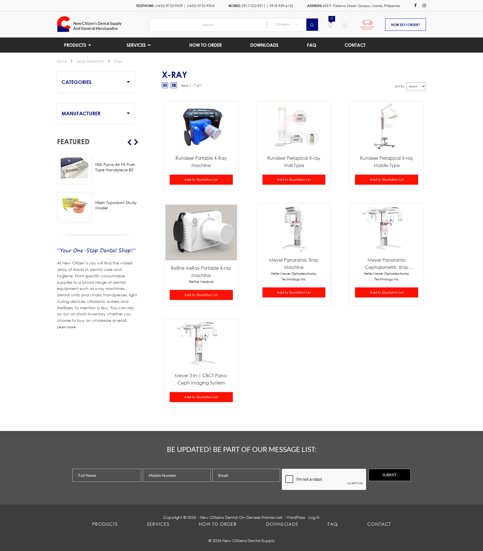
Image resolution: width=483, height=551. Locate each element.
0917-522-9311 (254, 5)
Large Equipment (90, 61)
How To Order (218, 524)
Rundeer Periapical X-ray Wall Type (293, 161)
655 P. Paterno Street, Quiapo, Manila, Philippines (361, 5)
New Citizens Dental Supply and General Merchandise (103, 24)
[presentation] (324, 480)
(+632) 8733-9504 (200, 5)
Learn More (66, 327)
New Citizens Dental (219, 517)
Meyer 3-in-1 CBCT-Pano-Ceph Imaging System (201, 379)
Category (283, 24)
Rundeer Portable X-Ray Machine (201, 161)
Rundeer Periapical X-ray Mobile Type (386, 161)
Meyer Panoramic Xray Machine (293, 263)
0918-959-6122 (281, 5)
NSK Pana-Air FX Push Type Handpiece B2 (115, 167)
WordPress (295, 517)
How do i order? (405, 24)
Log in (314, 517)
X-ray (118, 61)
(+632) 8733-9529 (169, 5)
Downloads (282, 524)
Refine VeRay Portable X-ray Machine (201, 271)
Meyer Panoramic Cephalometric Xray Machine (386, 264)
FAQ (333, 524)
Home (62, 61)
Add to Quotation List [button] (201, 179)
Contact (379, 524)
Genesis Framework (264, 517)
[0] (331, 25)
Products (105, 524)
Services (158, 524)
